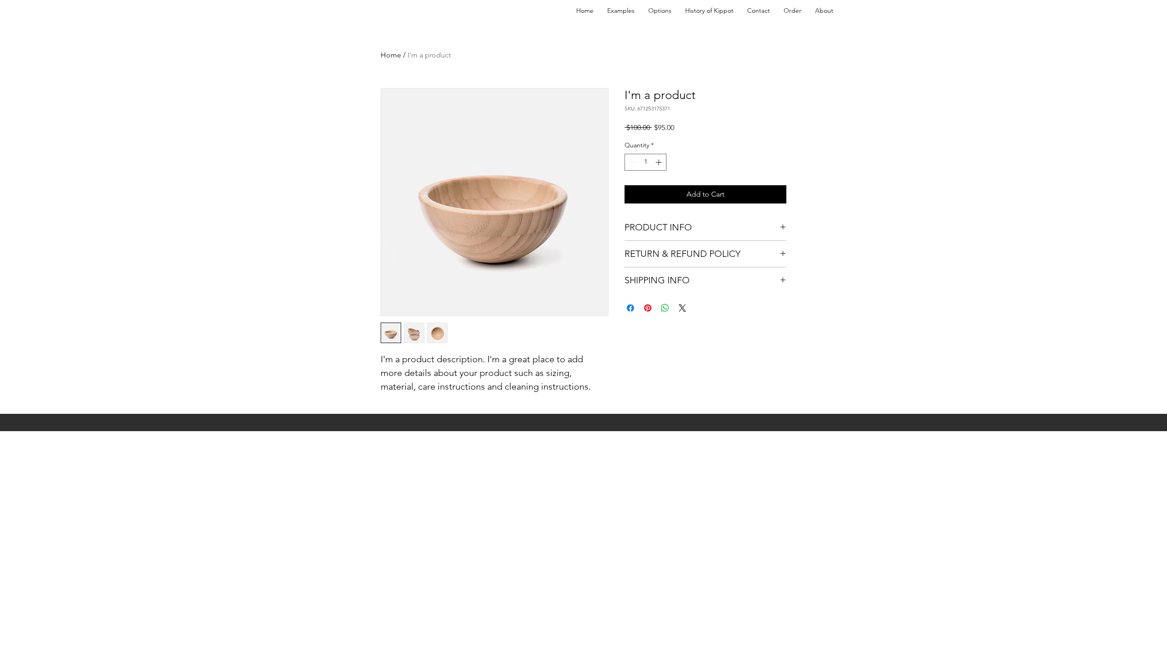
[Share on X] (682, 307)
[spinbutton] (645, 162)
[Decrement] (631, 162)
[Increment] (659, 162)
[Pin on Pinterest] (647, 307)
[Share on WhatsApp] (665, 307)
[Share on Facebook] (630, 307)
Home (391, 55)
